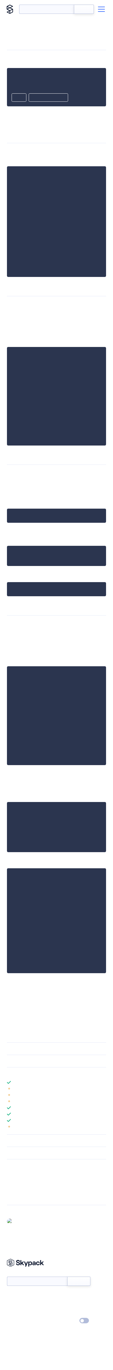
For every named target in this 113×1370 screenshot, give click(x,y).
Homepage (17, 1181)
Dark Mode (67, 1320)
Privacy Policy (19, 1321)
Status (63, 1296)
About (12, 1304)
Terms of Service (73, 1312)
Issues (12, 1189)
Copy (19, 98)
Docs (11, 1296)
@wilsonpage (27, 1221)
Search (84, 9)
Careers (14, 1312)
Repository (16, 1196)
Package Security (22, 1174)
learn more (48, 1073)
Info (102, 1088)
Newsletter (16, 1273)
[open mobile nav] (101, 9)
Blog (61, 1304)
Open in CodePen (48, 98)
